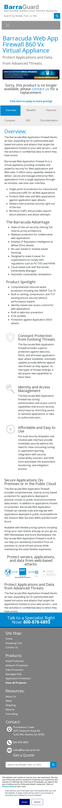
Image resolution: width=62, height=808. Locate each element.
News (9, 700)
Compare (10, 120)
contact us (40, 88)
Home (9, 638)
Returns (10, 709)
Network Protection (17, 665)
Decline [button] (37, 802)
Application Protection (18, 678)
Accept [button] (24, 802)
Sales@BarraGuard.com (26, 750)
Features (51, 110)
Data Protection (14, 669)
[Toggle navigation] (8, 25)
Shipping (11, 705)
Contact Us (12, 647)
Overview (11, 110)
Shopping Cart (14, 643)
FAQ (28, 120)
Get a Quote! (23, 755)
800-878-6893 (20, 742)
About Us (11, 696)
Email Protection (15, 661)
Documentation (49, 120)
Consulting (12, 714)
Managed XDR (14, 674)
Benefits (31, 110)
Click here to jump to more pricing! (31, 101)
